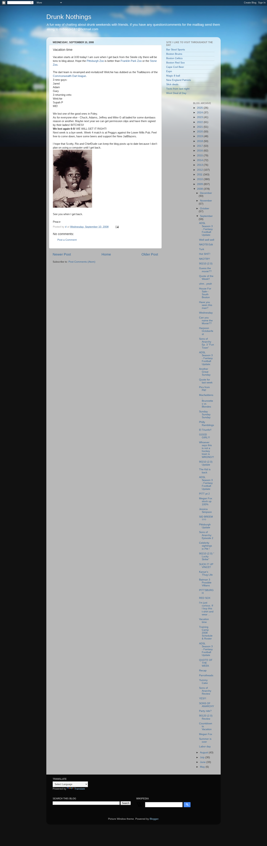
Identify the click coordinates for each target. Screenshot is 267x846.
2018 (200, 141)
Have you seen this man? (205, 305)
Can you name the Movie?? (206, 320)
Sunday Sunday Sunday (205, 414)
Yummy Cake (203, 681)
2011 (200, 174)
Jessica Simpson (205, 510)
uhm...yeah (205, 283)
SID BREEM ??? (206, 518)
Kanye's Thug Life (206, 573)
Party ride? (205, 711)
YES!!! (202, 698)
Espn (169, 71)
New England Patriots (178, 80)
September (206, 216)
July (202, 757)
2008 (200, 189)
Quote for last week (206, 381)
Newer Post (62, 254)
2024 (200, 112)
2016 (200, 150)
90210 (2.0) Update (206, 463)
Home (106, 254)
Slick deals (172, 84)
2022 (200, 122)
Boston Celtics (174, 58)
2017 (200, 146)
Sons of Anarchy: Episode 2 (206, 535)
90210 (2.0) (206, 263)
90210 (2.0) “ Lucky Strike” (206, 556)
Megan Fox (205, 734)
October (204, 208)
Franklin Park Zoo (131, 60)
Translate (79, 788)
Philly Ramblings (206, 423)
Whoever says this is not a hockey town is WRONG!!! (206, 449)
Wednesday (206, 312)
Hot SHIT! (204, 254)
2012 (200, 169)
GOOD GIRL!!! (204, 436)
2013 (200, 165)
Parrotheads (206, 675)
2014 (200, 160)
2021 (200, 126)
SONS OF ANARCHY (206, 705)
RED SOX (204, 598)
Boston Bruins (174, 54)
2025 (200, 107)
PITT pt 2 (204, 493)
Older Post (149, 254)
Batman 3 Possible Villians (205, 582)
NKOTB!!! (204, 259)
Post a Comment (67, 239)
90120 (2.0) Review (206, 717)
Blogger (154, 819)
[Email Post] (117, 226)
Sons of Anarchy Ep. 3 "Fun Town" (206, 343)
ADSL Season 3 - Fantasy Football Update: (206, 229)
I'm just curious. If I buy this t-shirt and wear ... (206, 608)
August (204, 752)
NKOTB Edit (206, 244)
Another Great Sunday (205, 372)
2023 (200, 117)
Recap (203, 670)
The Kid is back (205, 471)
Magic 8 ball (173, 75)
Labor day (205, 746)
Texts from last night (177, 88)
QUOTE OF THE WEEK (206, 663)
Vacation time (204, 620)
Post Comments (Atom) (81, 261)
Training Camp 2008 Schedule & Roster (206, 633)
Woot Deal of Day (176, 93)
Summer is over (205, 740)
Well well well (206, 239)
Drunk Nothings (68, 16)
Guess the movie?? (205, 270)
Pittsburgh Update (205, 526)
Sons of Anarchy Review (205, 691)
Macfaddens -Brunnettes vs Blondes (206, 401)
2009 (200, 184)
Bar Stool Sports (175, 49)
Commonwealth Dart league (69, 76)
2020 (200, 131)
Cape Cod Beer (175, 67)
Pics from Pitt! (204, 389)
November (206, 200)
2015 (200, 155)
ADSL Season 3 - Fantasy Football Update (206, 649)
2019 (200, 136)
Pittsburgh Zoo (95, 60)
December (206, 193)
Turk (201, 249)
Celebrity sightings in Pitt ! (205, 546)
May (203, 766)
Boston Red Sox (175, 62)
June (203, 762)
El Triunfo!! (205, 430)
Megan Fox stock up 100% (205, 501)
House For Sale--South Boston (205, 293)
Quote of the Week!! (206, 277)
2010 (200, 179)
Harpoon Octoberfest (206, 331)
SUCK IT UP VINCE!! (206, 566)
